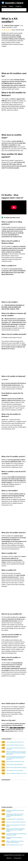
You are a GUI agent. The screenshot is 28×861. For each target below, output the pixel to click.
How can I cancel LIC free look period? (15, 822)
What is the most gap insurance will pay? (16, 767)
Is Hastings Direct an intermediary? (15, 819)
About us (9, 858)
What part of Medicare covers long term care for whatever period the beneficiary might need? (16, 753)
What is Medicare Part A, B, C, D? (14, 844)
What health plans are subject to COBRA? (14, 838)
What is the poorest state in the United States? (15, 825)
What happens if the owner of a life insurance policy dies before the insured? (14, 815)
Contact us (18, 6)
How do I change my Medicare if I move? (16, 773)
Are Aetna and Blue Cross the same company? (15, 811)
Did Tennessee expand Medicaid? (14, 764)
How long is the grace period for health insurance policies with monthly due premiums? (15, 758)
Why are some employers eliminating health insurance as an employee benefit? (15, 830)
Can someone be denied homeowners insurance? (15, 748)
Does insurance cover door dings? (14, 770)
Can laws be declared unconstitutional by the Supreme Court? (16, 834)
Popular (11, 6)
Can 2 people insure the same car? (15, 742)
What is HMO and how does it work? (15, 761)
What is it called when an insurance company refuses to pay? (15, 841)
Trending (4, 6)
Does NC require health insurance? (15, 745)
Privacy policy (17, 858)
